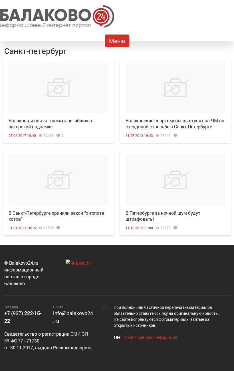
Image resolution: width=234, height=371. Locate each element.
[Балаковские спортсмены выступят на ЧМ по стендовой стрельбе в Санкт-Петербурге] (175, 87)
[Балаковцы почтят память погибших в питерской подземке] (58, 87)
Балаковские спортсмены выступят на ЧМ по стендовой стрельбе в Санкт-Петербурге (175, 123)
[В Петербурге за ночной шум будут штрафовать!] (175, 180)
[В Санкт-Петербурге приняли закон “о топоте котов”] (58, 180)
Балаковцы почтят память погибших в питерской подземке (50, 123)
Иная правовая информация (151, 337)
